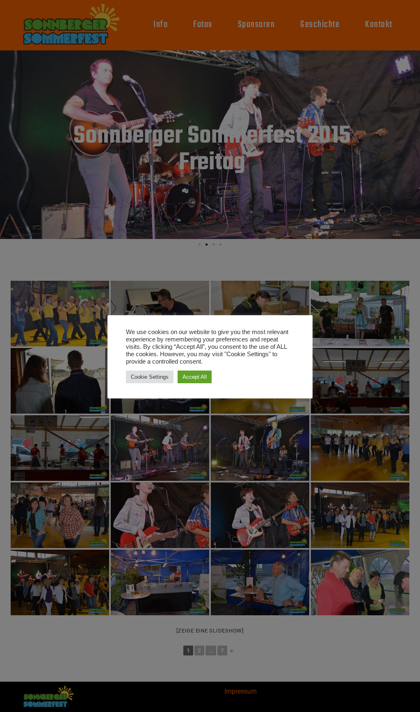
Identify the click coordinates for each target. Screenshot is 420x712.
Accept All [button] (195, 377)
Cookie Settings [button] (150, 377)
